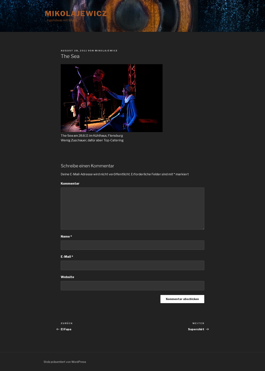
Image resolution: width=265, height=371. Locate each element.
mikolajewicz (76, 13)
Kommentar (70, 183)
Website (67, 277)
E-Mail (67, 257)
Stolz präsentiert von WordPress (65, 361)
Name (66, 236)
